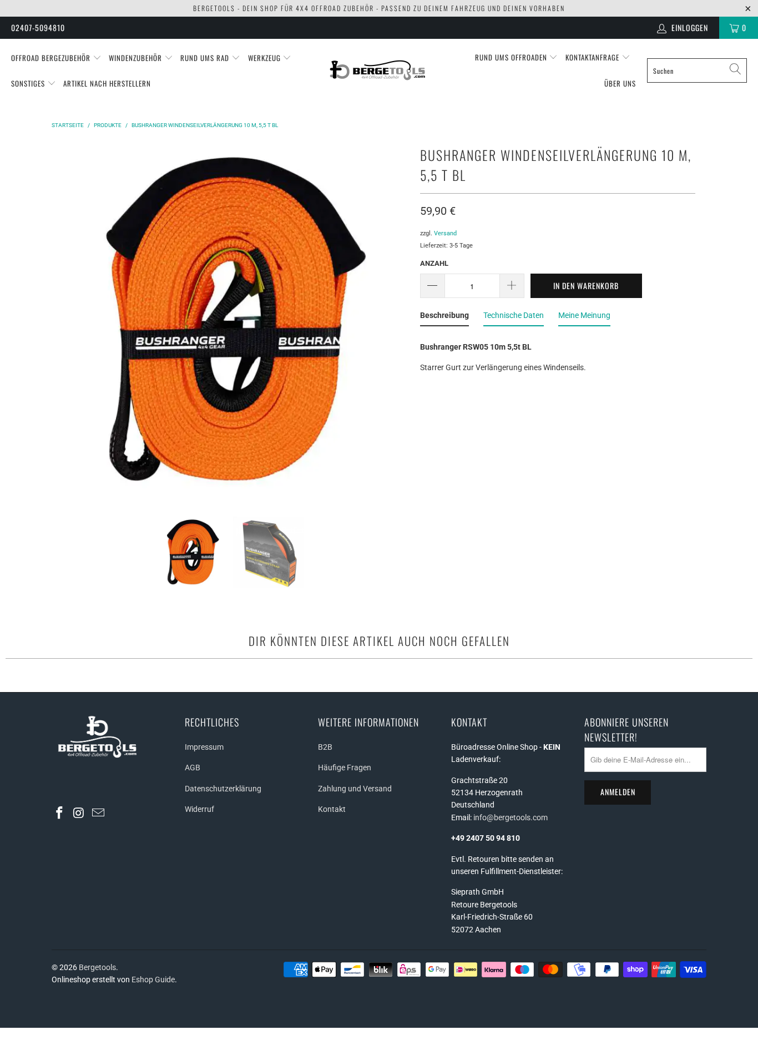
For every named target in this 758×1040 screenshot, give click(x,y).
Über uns (620, 83)
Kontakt (332, 809)
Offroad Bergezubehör (52, 57)
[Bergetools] (379, 70)
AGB (192, 767)
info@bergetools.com (510, 817)
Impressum (204, 747)
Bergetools (97, 967)
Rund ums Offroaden (512, 57)
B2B (325, 747)
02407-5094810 (38, 27)
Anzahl (434, 263)
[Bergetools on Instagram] (79, 813)
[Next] (398, 321)
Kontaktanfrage (593, 57)
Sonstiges (29, 83)
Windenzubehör (136, 57)
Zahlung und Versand (355, 788)
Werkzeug (265, 57)
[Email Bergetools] (98, 813)
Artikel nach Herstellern (107, 83)
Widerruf (199, 809)
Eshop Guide (153, 979)
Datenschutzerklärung (223, 788)
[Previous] (62, 321)
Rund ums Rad (205, 57)
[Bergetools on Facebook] (60, 813)
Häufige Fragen (344, 767)
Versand (445, 233)
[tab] (444, 317)
